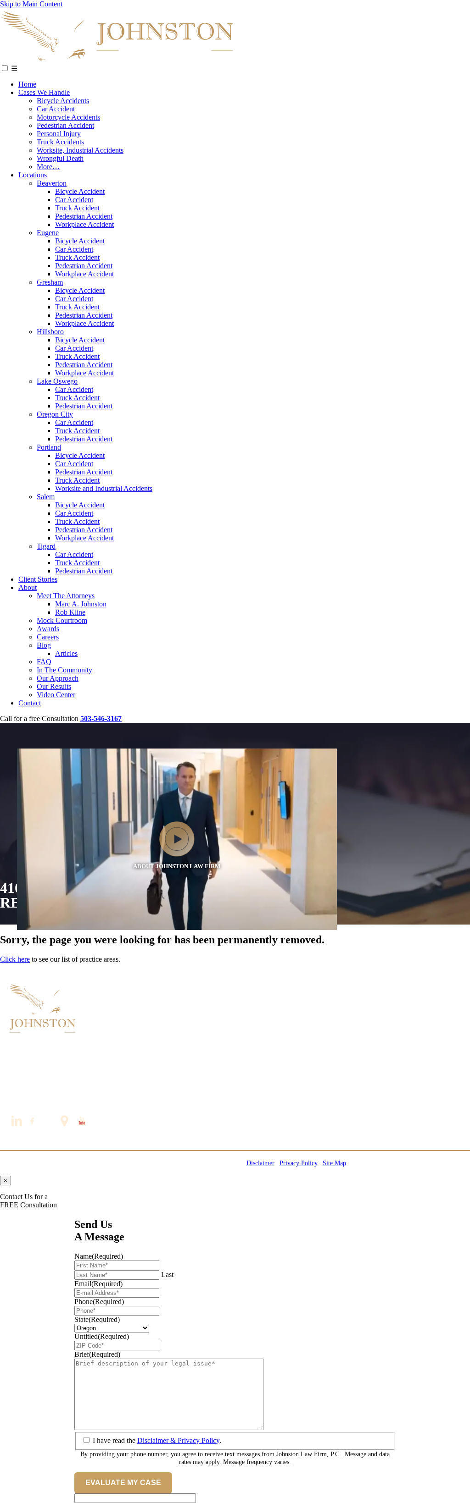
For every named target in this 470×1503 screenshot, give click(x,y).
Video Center (56, 695)
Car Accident (56, 109)
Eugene (48, 233)
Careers (48, 637)
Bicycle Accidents (63, 101)
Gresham (50, 282)
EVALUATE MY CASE (123, 1482)
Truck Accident (77, 208)
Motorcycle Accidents (68, 117)
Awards (48, 629)
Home (27, 84)
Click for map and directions (50, 1081)
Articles (66, 653)
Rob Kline (70, 612)
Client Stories (37, 579)
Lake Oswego (57, 381)
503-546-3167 (27, 1096)
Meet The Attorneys (66, 596)
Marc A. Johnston (80, 604)
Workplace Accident (84, 224)
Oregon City (55, 414)
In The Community (64, 670)
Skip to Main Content (31, 4)
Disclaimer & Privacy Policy (178, 1440)
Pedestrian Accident (65, 125)
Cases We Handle (44, 92)
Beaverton (52, 183)
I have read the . (157, 1440)
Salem (46, 497)
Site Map (334, 1163)
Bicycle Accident (80, 191)
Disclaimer (260, 1163)
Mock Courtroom (62, 620)
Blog (44, 645)
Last (167, 1274)
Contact (29, 703)
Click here (15, 959)
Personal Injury (59, 134)
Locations (32, 175)
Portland (49, 447)
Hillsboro (50, 332)
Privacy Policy (299, 1163)
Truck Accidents (60, 142)
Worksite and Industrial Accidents (103, 488)
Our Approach (57, 678)
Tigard (46, 546)
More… (48, 167)
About (27, 587)
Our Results (54, 686)
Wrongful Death (60, 158)
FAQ (44, 662)
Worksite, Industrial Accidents (80, 150)
